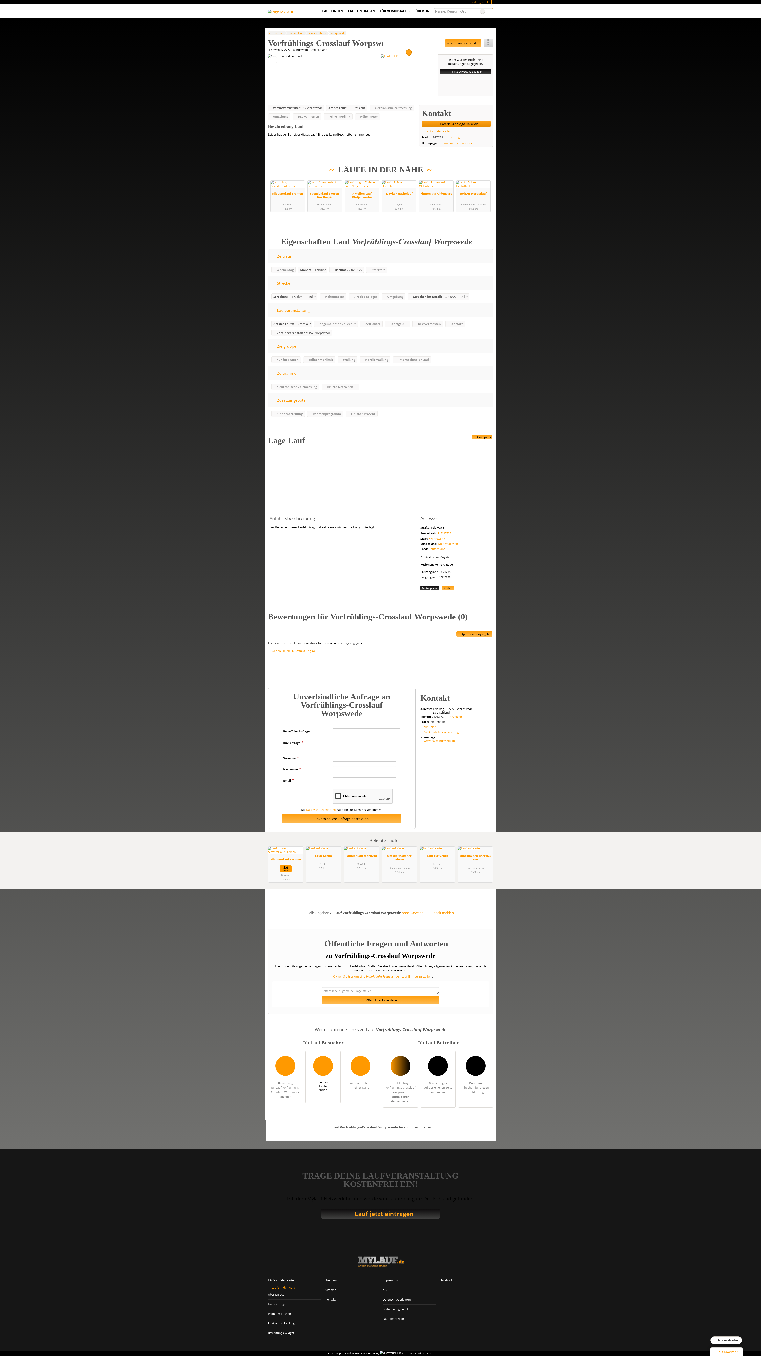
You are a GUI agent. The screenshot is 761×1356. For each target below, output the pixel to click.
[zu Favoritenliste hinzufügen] (273, 59)
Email (287, 780)
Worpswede (437, 539)
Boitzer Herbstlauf (473, 193)
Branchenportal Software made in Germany (353, 1353)
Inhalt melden (443, 912)
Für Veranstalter (395, 11)
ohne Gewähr (412, 912)
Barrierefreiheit (728, 1340)
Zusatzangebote (291, 400)
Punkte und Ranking (281, 1323)
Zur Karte (430, 727)
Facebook (446, 1280)
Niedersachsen (448, 544)
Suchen (490, 11)
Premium (485, 174)
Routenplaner (483, 437)
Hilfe (487, 2)
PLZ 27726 (444, 533)
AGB (385, 1290)
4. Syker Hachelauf (399, 193)
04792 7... (439, 137)
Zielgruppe (286, 346)
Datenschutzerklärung (321, 810)
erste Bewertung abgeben (466, 71)
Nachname (291, 769)
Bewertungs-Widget (281, 1333)
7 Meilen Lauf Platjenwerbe (362, 195)
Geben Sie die (293, 651)
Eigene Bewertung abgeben (475, 634)
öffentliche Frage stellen (382, 1000)
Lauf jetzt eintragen (384, 1214)
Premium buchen (279, 1314)
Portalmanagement (395, 1309)
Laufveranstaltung (293, 310)
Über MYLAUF (277, 1294)
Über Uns (423, 11)
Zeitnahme (286, 373)
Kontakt (448, 588)
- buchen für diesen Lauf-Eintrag (475, 1087)
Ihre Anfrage (292, 743)
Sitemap (330, 1290)
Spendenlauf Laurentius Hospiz (325, 195)
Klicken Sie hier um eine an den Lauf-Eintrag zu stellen (382, 976)
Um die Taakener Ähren (399, 857)
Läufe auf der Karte (281, 1280)
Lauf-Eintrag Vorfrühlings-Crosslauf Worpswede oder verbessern (400, 1092)
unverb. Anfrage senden (463, 43)
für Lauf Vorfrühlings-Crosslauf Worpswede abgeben (285, 1090)
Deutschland (437, 549)
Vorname (289, 758)
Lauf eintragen (361, 11)
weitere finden (323, 1086)
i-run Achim (323, 856)
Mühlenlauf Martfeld (361, 856)
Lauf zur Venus (437, 856)
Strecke (283, 283)
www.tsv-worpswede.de (457, 143)
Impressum (390, 1280)
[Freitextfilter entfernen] (482, 11)
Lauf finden (332, 11)
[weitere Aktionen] (488, 43)
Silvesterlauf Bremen (287, 193)
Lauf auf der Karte (437, 131)
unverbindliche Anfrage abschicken (342, 818)
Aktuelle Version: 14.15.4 (419, 1353)
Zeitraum (285, 256)
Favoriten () (728, 1352)
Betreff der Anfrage (296, 731)
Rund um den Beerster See (475, 857)
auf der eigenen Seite (438, 1087)
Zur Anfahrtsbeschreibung (441, 732)
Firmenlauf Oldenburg (436, 193)
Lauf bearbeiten (393, 1319)
